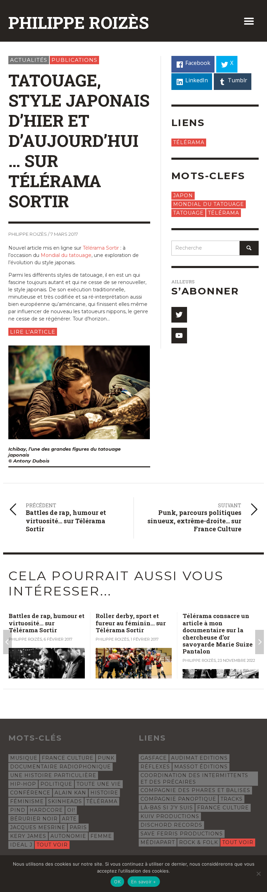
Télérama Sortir (101, 248)
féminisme (27, 801)
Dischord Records (171, 825)
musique (24, 758)
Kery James (28, 836)
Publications (74, 60)
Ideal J (21, 845)
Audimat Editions (199, 758)
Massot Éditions (201, 767)
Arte (69, 819)
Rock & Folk (198, 842)
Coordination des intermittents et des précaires (194, 778)
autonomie (68, 836)
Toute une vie (98, 784)
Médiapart (157, 842)
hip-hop (23, 784)
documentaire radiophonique (60, 767)
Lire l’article (32, 331)
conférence (30, 793)
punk (106, 758)
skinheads (65, 801)
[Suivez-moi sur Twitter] (179, 315)
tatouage (188, 213)
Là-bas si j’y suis (166, 808)
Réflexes (155, 767)
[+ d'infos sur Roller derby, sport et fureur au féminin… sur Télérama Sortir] (53, 663)
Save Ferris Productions (181, 834)
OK (117, 881)
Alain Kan (70, 793)
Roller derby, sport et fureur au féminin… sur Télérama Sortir (50, 623)
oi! (71, 810)
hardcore (46, 810)
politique (56, 784)
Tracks (231, 799)
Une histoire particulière (53, 775)
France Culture (68, 758)
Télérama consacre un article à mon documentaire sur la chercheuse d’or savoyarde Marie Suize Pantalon (137, 633)
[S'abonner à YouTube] (179, 335)
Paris (78, 827)
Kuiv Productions (169, 816)
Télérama (188, 142)
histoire (104, 793)
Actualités (28, 60)
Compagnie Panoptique (178, 799)
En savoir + (143, 881)
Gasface (153, 758)
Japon (183, 195)
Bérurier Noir (34, 819)
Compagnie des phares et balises (195, 790)
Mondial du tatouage (66, 255)
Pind (17, 810)
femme (101, 836)
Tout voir (52, 845)
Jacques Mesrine (37, 827)
